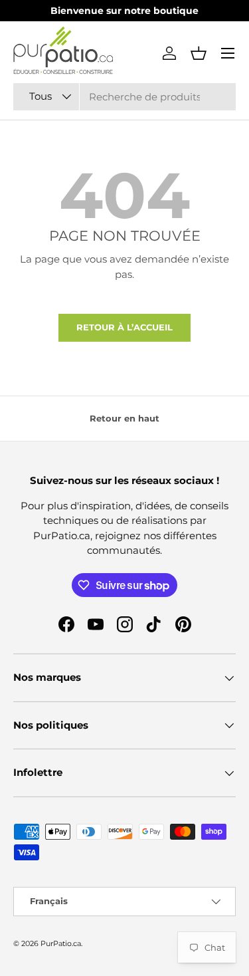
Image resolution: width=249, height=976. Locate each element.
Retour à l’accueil (124, 327)
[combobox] (124, 96)
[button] (198, 53)
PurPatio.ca (61, 943)
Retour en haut (124, 418)
